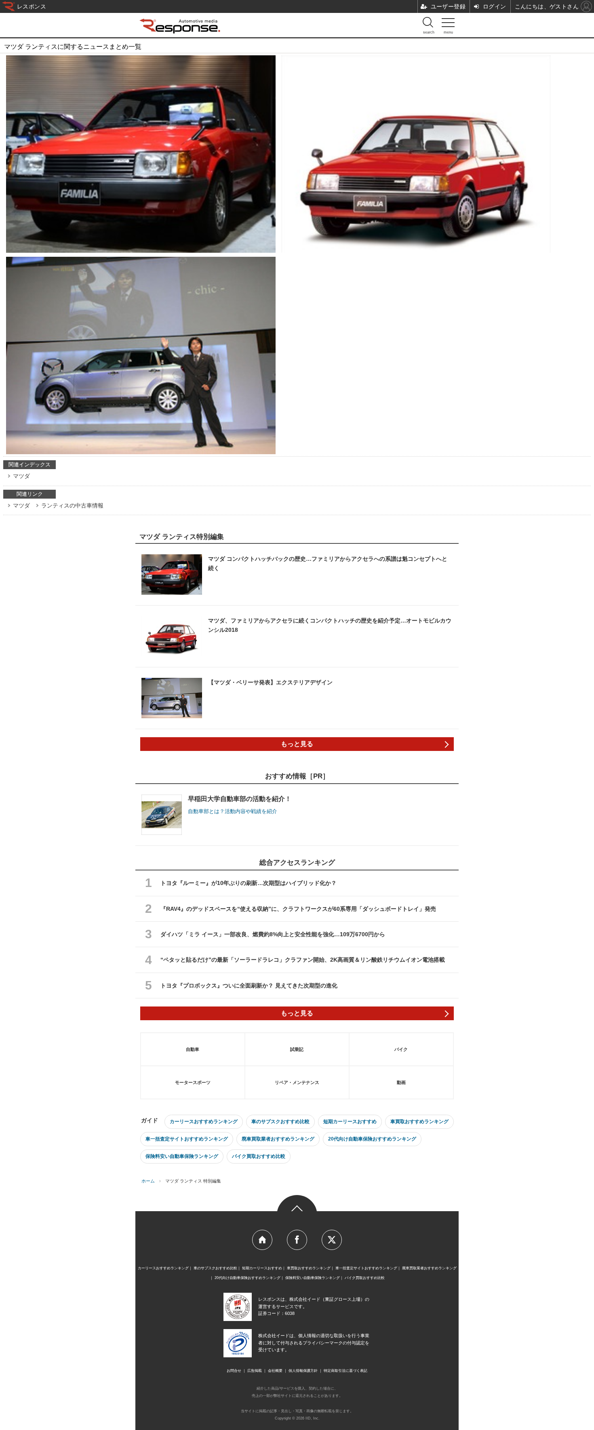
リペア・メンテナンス (297, 1082)
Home (262, 1240)
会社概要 (275, 1371)
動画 (401, 1082)
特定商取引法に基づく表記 (345, 1371)
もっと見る (297, 743)
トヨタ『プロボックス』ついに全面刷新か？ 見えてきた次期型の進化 (248, 985)
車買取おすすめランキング (419, 1121)
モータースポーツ (193, 1082)
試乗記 (296, 1049)
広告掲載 (254, 1371)
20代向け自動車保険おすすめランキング (372, 1139)
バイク (401, 1049)
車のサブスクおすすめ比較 (280, 1121)
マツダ (21, 476)
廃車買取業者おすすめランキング (278, 1139)
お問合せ (234, 1371)
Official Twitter (332, 1240)
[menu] (448, 24)
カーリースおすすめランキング (204, 1121)
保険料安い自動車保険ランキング (181, 1156)
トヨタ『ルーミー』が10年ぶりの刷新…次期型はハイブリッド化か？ (248, 883)
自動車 (192, 1049)
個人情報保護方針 (303, 1371)
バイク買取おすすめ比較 (258, 1156)
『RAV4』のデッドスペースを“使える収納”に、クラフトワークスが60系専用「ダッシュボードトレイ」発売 (298, 909)
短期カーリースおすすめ (350, 1121)
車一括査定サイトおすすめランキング (186, 1139)
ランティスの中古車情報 (72, 505)
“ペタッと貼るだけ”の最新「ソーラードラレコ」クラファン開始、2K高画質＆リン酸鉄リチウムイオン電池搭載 (302, 959)
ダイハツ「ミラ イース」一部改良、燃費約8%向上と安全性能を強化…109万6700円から (272, 934)
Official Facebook (297, 1240)
